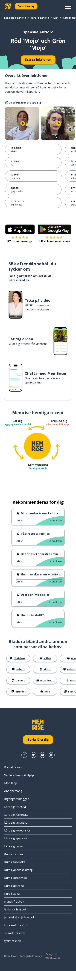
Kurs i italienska (14, 862)
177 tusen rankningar (20, 241)
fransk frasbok (14, 901)
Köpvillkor (10, 956)
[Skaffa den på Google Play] (54, 229)
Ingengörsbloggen (16, 799)
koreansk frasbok (16, 925)
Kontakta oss (13, 767)
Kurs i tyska (12, 894)
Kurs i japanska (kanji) (18, 870)
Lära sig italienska (16, 815)
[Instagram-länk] (52, 755)
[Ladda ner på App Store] (20, 229)
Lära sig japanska (16, 822)
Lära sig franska (15, 807)
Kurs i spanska (39, 17)
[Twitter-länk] (33, 755)
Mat (56, 17)
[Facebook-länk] (24, 755)
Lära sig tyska (13, 846)
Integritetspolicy (31, 956)
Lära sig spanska (15, 17)
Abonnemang (13, 791)
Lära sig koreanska (17, 830)
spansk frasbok (14, 933)
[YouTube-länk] (42, 755)
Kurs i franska (13, 854)
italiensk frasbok (15, 909)
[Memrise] (8, 6)
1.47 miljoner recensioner (54, 241)
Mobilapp (10, 783)
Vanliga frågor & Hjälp (19, 775)
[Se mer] (68, 6)
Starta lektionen (38, 59)
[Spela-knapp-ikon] (23, 123)
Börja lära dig (26, 6)
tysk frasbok (12, 941)
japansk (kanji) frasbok (19, 917)
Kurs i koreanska (15, 878)
